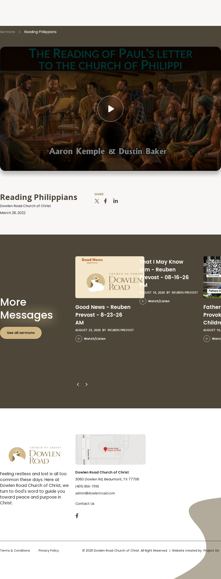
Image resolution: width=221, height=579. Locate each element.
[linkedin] (115, 201)
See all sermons (21, 332)
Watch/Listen (95, 339)
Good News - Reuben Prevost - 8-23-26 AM (103, 315)
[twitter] (96, 201)
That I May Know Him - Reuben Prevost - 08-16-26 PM (164, 273)
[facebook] (106, 201)
